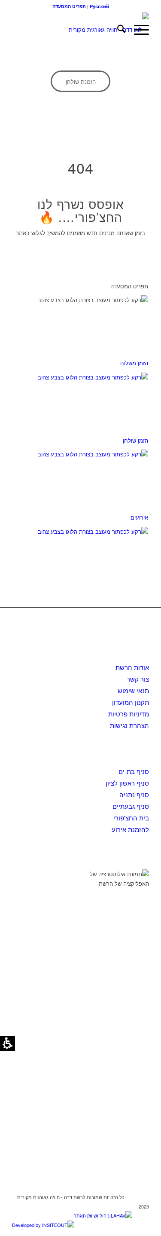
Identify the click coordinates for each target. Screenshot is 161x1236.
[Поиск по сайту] (117, 29)
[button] (137, 29)
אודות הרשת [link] (132, 667)
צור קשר (138, 678)
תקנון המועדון (130, 702)
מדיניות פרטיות (128, 713)
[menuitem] (117, 29)
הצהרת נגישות (129, 725)
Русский (99, 6)
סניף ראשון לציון (127, 782)
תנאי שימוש (133, 690)
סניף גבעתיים (130, 806)
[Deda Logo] (94, 29)
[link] (80, 81)
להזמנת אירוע (130, 829)
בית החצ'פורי (131, 817)
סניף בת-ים (133, 771)
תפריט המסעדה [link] (69, 6)
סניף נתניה (134, 794)
